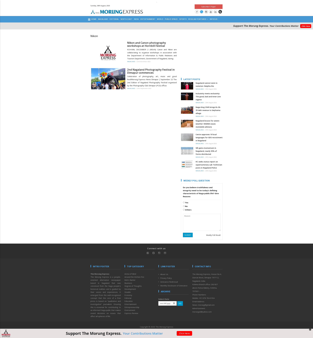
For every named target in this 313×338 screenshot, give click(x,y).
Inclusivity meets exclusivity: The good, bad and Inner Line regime (208, 96)
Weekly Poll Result (213, 235)
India (136, 19)
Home (94, 19)
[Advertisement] (79, 197)
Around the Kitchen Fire (134, 277)
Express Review (131, 313)
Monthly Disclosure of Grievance (173, 285)
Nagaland (103, 19)
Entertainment (147, 19)
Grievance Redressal (169, 282)
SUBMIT (187, 235)
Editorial (114, 19)
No (186, 206)
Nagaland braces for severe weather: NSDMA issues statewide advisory (207, 124)
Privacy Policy (166, 278)
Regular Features (197, 19)
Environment (129, 310)
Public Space (171, 19)
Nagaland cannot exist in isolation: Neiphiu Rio (206, 84)
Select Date (163, 299)
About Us (164, 274)
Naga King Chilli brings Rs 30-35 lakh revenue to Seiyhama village (208, 110)
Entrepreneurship (131, 307)
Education (128, 301)
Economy (128, 295)
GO (180, 303)
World (160, 19)
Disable (127, 292)
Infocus (214, 19)
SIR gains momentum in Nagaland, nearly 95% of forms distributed (206, 151)
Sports (183, 19)
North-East (126, 19)
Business (128, 283)
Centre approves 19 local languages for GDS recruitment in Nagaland (209, 137)
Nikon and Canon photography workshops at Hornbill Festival (146, 44)
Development (130, 289)
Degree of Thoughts (133, 286)
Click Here (305, 26)
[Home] (116, 11)
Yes (186, 202)
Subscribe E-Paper (208, 6)
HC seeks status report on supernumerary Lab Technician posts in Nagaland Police (209, 165)
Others (187, 210)
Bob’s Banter (129, 280)
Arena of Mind (130, 274)
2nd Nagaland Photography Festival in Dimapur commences (151, 71)
